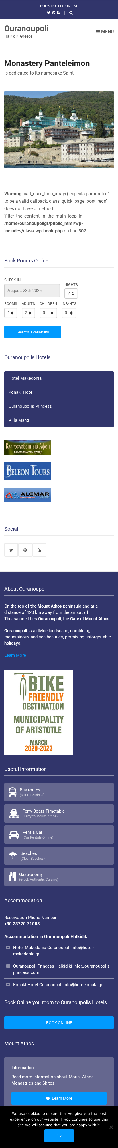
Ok (59, 1135)
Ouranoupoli (26, 28)
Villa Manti (19, 420)
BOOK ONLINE (59, 1022)
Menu (107, 31)
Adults (28, 303)
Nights (71, 284)
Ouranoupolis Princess (30, 406)
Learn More (15, 655)
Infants (69, 303)
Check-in (12, 280)
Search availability (32, 332)
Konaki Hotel (21, 392)
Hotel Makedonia (25, 378)
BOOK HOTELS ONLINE (59, 6)
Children (48, 303)
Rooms (10, 303)
